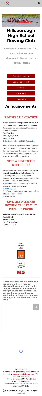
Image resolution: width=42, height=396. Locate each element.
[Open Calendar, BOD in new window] (36, 307)
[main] (21, 35)
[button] (3, 3)
